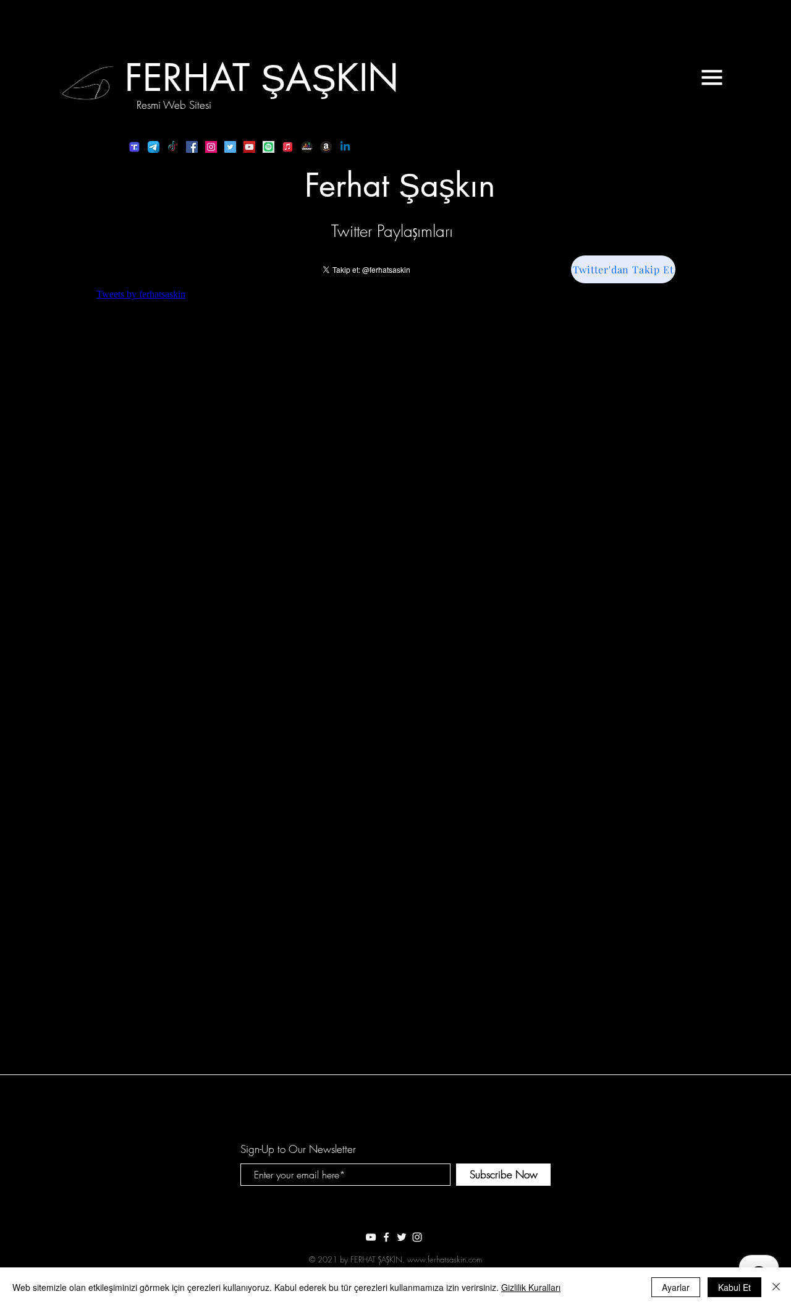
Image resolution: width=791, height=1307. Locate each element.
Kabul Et (734, 1287)
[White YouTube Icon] (371, 1237)
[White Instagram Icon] (417, 1237)
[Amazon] (326, 147)
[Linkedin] (345, 147)
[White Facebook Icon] (386, 1237)
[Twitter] (230, 147)
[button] (712, 77)
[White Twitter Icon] (402, 1237)
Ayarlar (676, 1287)
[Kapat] (776, 1287)
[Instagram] (211, 147)
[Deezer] (307, 147)
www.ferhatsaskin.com (444, 1259)
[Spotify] (268, 147)
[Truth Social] (134, 147)
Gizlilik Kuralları (530, 1287)
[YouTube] (249, 147)
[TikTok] (173, 147)
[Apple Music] (288, 147)
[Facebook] (192, 147)
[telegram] (153, 147)
